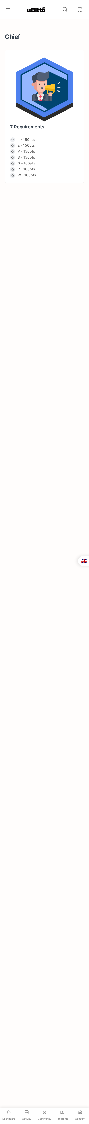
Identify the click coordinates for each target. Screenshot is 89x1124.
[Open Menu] (8, 9)
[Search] (66, 9)
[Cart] (79, 9)
